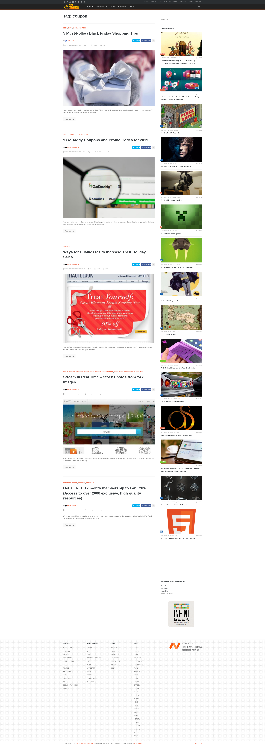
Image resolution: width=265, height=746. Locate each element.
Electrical (138, 661)
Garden (137, 685)
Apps (88, 651)
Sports (137, 729)
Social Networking (70, 685)
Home (136, 702)
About (146, 2)
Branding (66, 654)
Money (136, 709)
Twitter (138, 41)
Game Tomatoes (166, 586)
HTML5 (89, 665)
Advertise (183, 2)
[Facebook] (65, 2)
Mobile (89, 675)
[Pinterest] (79, 2)
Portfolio (163, 2)
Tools (136, 732)
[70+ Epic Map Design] (181, 317)
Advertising (67, 648)
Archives (154, 2)
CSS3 (88, 661)
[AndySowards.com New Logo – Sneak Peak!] (181, 418)
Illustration (115, 651)
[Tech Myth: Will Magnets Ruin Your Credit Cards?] (181, 351)
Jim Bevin (70, 41)
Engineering (138, 665)
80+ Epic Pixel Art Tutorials (170, 133)
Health (136, 695)
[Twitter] (67, 2)
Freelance (118, 372)
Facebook (147, 41)
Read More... (69, 119)
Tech (112, 6)
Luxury (136, 705)
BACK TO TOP (198, 743)
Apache (89, 648)
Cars (136, 654)
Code (89, 654)
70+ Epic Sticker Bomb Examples (172, 401)
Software (138, 726)
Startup (66, 688)
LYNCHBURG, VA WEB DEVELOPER (85, 743)
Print (112, 668)
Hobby (136, 698)
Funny (136, 678)
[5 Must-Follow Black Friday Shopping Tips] (109, 77)
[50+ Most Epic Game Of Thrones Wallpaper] (181, 149)
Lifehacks (77, 28)
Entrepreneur (107, 372)
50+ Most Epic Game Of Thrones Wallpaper (176, 166)
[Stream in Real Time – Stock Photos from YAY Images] (109, 426)
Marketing (67, 678)
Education (138, 658)
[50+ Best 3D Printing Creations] (181, 183)
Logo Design (115, 661)
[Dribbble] (84, 2)
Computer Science (94, 658)
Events (66, 665)
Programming (92, 678)
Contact (198, 2)
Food (136, 675)
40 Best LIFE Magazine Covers (171, 301)
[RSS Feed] (76, 2)
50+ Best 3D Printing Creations (171, 200)
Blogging (71, 372)
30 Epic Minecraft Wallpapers (171, 234)
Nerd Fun (137, 719)
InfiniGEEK (164, 588)
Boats (136, 648)
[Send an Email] (73, 2)
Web (141, 372)
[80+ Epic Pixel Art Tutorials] (181, 116)
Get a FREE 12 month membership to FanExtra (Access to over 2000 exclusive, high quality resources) (104, 493)
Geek (65, 28)
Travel (136, 736)
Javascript (91, 668)
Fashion (137, 671)
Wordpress (91, 681)
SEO (64, 681)
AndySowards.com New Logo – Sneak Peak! (176, 435)
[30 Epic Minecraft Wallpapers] (181, 216)
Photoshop (114, 665)
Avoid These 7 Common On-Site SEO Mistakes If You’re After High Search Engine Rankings (180, 470)
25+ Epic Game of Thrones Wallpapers (174, 505)
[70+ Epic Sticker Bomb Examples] (181, 384)
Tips (130, 6)
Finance (66, 668)
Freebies (81, 483)
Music (136, 715)
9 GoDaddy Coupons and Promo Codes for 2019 (105, 140)
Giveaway (90, 483)
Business (121, 6)
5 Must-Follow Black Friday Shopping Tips (100, 33)
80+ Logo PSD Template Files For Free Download (178, 538)
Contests (67, 483)
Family (136, 668)
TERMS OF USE (138, 743)
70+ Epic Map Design (168, 334)
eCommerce (67, 658)
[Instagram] (82, 2)
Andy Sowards (73, 147)
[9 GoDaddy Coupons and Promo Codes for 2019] (109, 187)
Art (64, 372)
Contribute (173, 2)
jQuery (89, 671)
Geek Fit (137, 688)
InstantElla (164, 591)
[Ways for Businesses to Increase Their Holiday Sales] (109, 308)
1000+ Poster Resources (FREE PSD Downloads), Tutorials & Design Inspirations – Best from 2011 (178, 62)
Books (136, 651)
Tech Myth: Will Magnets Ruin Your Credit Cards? (178, 368)
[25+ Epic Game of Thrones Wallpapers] (181, 488)
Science (137, 722)
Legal (65, 675)
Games (136, 681)
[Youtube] (70, 2)
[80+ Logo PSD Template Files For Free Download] (181, 521)
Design (89, 6)
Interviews (114, 658)
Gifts (70, 28)
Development (101, 6)
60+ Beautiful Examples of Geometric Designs (177, 267)
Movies (136, 712)
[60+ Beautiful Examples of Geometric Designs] (181, 250)
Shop (191, 2)
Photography (129, 372)
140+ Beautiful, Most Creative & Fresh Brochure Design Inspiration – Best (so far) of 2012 (180, 98)
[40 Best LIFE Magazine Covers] (181, 284)
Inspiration (114, 654)
